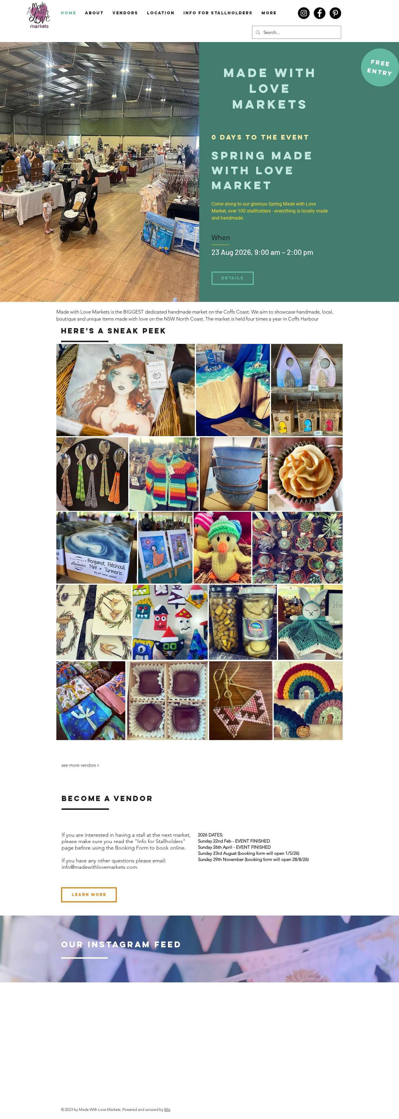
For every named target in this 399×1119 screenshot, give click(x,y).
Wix (167, 1109)
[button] (380, 63)
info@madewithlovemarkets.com (99, 867)
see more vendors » (80, 765)
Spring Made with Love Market (265, 170)
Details (232, 278)
